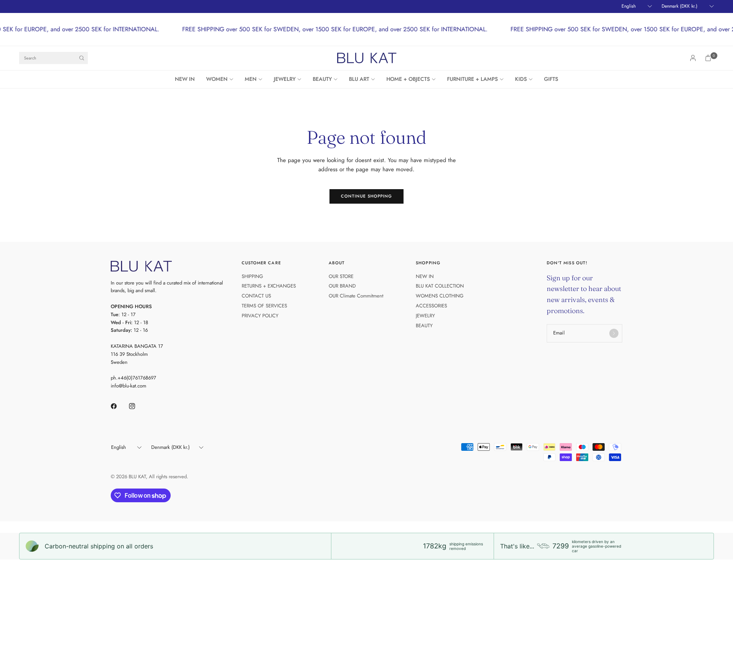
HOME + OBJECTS (408, 79)
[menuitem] (187, 79)
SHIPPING (252, 276)
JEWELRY (284, 79)
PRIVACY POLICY (260, 315)
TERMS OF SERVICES (264, 305)
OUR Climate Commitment (356, 295)
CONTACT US (256, 295)
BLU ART (359, 79)
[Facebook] (119, 406)
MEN (251, 79)
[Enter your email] (613, 333)
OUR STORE (341, 276)
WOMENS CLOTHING (439, 295)
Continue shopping (366, 196)
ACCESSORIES (431, 305)
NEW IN (185, 79)
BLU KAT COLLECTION (440, 285)
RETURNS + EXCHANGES (269, 285)
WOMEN (217, 79)
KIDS (521, 79)
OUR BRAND (342, 285)
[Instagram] (137, 406)
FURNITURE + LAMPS (472, 79)
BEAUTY (322, 79)
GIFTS (551, 79)
